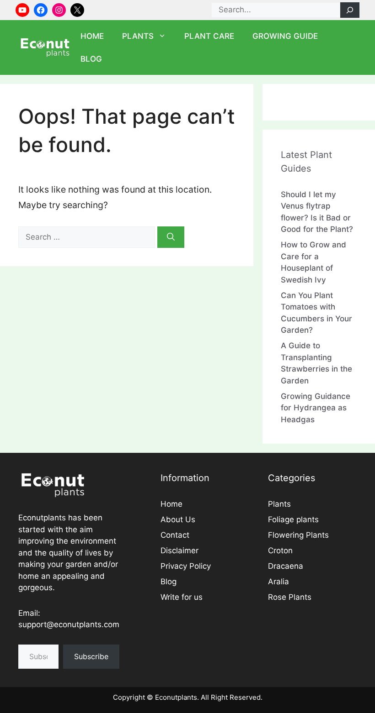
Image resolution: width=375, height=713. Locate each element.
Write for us (182, 597)
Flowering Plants (298, 535)
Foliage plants (293, 519)
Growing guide (285, 36)
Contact (175, 535)
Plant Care (209, 36)
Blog (91, 58)
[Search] (349, 10)
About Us (178, 519)
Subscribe (91, 656)
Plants (138, 36)
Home (92, 36)
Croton (280, 550)
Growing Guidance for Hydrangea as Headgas (315, 408)
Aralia (278, 581)
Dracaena (285, 566)
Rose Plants (289, 597)
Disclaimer (179, 550)
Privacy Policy (186, 566)
